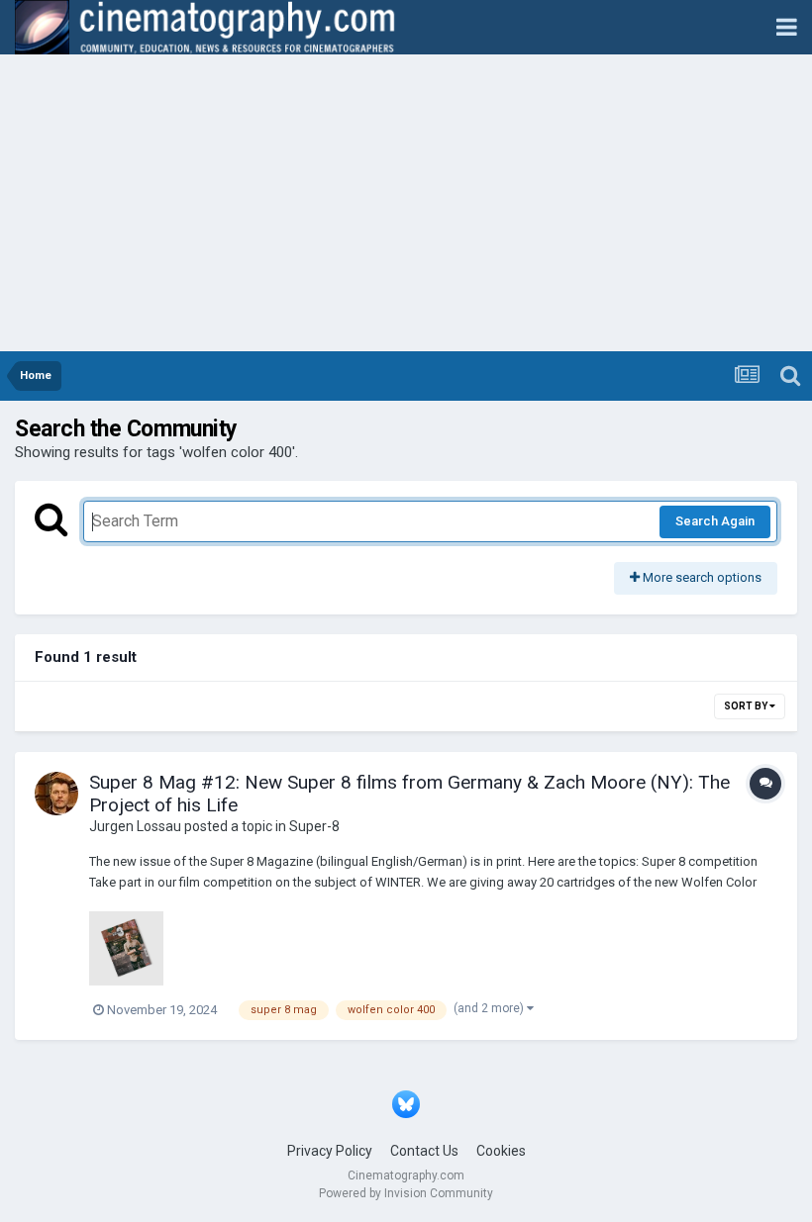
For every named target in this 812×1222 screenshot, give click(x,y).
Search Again (715, 521)
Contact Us (424, 1151)
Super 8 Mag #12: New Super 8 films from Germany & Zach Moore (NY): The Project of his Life (409, 793)
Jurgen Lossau (135, 826)
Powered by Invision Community (406, 1193)
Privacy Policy (329, 1151)
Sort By (746, 706)
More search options (700, 577)
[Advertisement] (406, 202)
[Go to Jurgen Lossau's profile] (56, 793)
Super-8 (314, 826)
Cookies (501, 1151)
